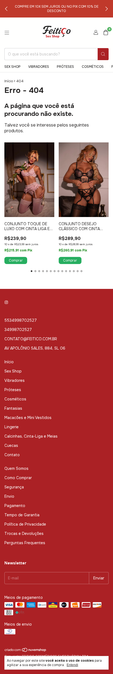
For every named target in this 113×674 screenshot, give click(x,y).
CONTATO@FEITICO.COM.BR (30, 338)
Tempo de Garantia (21, 514)
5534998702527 (20, 320)
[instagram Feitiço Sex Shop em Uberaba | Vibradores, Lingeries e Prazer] (6, 302)
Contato (12, 454)
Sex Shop (12, 67)
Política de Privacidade (25, 524)
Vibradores (38, 67)
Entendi (72, 665)
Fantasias (13, 408)
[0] (106, 33)
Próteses (65, 67)
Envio (9, 496)
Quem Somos (16, 468)
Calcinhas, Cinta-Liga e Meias (31, 436)
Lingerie (11, 426)
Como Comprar (18, 477)
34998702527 (18, 329)
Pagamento (14, 505)
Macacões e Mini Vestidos (28, 417)
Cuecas (11, 445)
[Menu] (6, 32)
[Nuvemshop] (25, 651)
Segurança (14, 487)
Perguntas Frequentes (24, 542)
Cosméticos (93, 67)
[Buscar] (103, 54)
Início (8, 81)
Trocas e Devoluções (24, 533)
